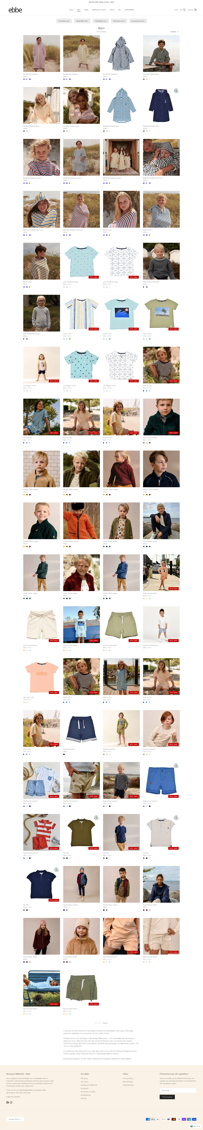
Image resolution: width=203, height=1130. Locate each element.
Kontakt (84, 1098)
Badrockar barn (119, 21)
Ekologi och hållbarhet (89, 1085)
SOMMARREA (129, 10)
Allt (119, 10)
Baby (86, 10)
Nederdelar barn (82, 21)
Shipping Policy (128, 1085)
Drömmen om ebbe (88, 1092)
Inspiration (84, 1088)
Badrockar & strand (99, 10)
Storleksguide (86, 1095)
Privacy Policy (128, 1078)
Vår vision (84, 1082)
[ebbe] (15, 9)
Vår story (84, 1078)
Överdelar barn (64, 21)
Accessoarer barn (138, 21)
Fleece (112, 10)
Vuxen (71, 10)
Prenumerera (167, 1097)
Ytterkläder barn (101, 21)
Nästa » (105, 1023)
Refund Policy (128, 1082)
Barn (78, 10)
